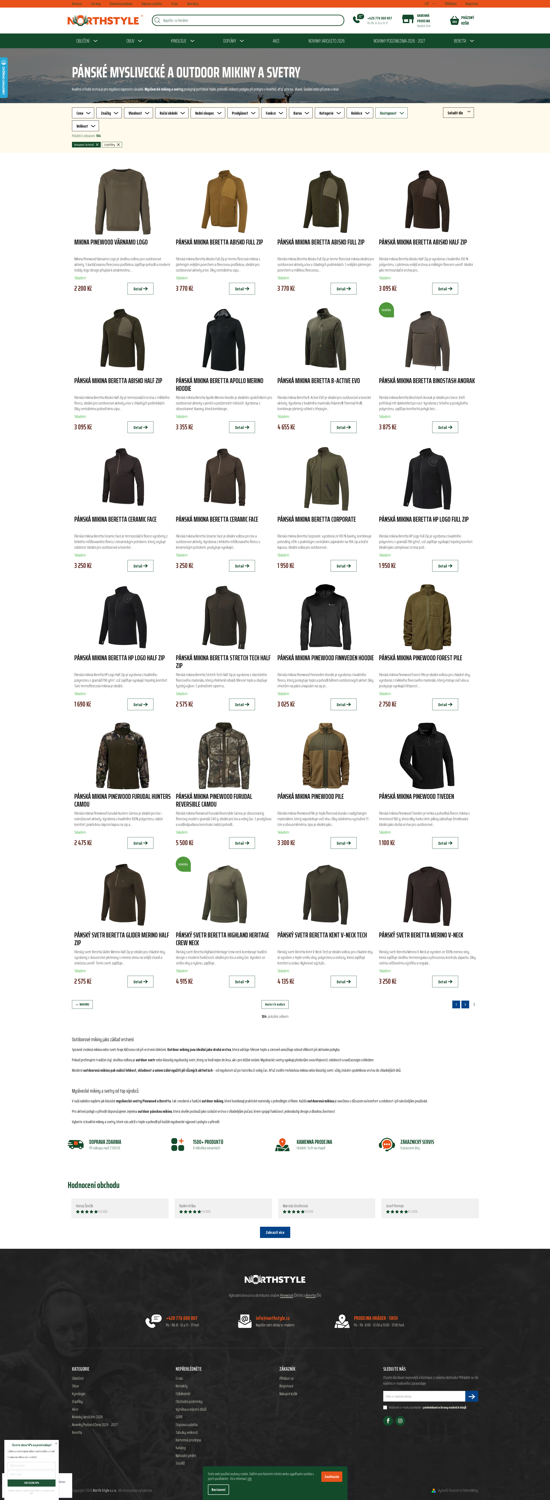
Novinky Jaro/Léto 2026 (87, 1417)
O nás (174, 4)
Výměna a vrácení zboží (191, 1409)
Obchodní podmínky (189, 1402)
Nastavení (218, 1490)
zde (249, 1479)
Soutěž (180, 1463)
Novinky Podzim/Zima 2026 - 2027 (95, 1425)
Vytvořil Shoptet (448, 1490)
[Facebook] (388, 1421)
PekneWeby (470, 1490)
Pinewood (286, 1295)
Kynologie (78, 1394)
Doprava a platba (152, 4)
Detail (138, 288)
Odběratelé (183, 1394)
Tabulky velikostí (187, 1433)
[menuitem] (87, 41)
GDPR (179, 1417)
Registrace (471, 4)
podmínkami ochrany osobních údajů (444, 1407)
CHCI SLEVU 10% (31, 1483)
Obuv (75, 1386)
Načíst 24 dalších (275, 1004)
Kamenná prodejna (121, 4)
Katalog (96, 4)
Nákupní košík (288, 1394)
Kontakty (192, 4)
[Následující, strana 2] (465, 1004)
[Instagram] (400, 1421)
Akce (75, 1409)
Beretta (311, 1295)
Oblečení (77, 1378)
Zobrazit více (275, 1232)
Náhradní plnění (186, 1456)
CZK (427, 4)
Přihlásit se (286, 1378)
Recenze (77, 4)
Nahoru (84, 1004)
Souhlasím (332, 1477)
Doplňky (77, 1402)
